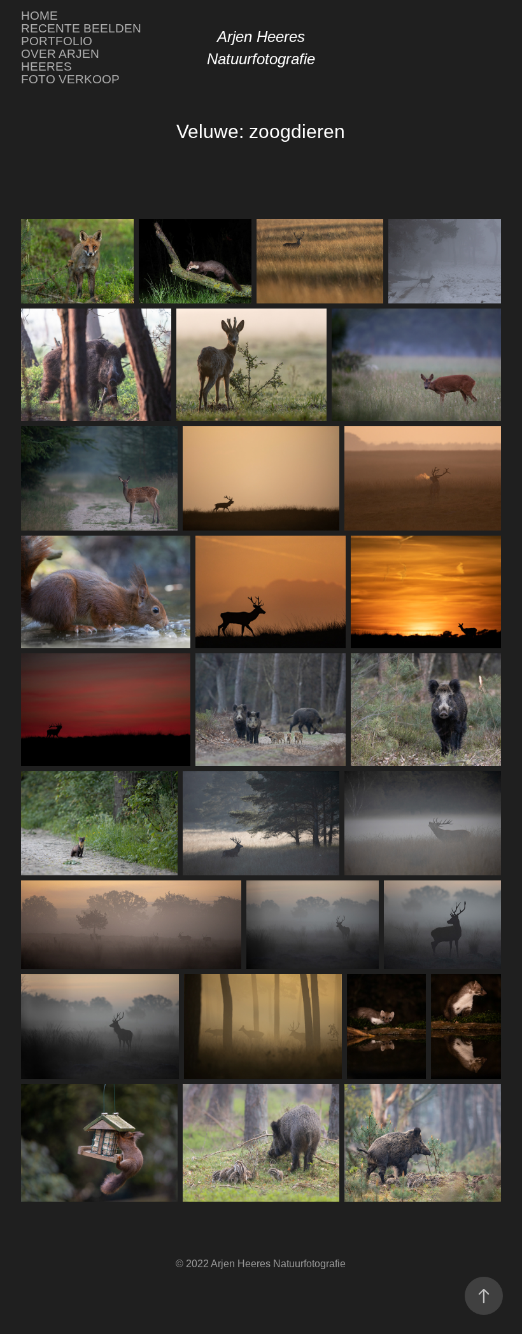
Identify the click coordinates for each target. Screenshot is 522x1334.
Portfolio (56, 41)
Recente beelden (81, 28)
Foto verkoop (70, 79)
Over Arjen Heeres (60, 60)
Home (39, 15)
